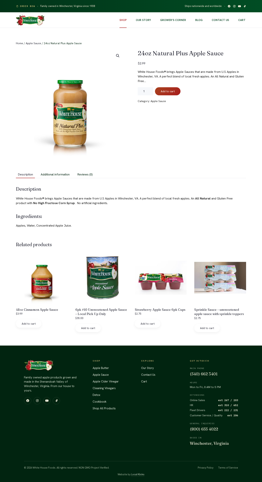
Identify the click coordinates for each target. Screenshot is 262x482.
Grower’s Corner (173, 20)
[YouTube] (239, 6)
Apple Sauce (33, 43)
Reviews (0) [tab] (85, 174)
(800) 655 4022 (204, 429)
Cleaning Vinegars (104, 388)
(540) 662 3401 (204, 373)
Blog (199, 20)
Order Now (27, 6)
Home (19, 43)
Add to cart (168, 91)
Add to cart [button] (29, 323)
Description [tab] (25, 174)
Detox (96, 395)
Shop (123, 20)
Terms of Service (228, 467)
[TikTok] (244, 6)
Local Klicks (137, 474)
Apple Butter (101, 368)
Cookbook (99, 402)
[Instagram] (234, 6)
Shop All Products (104, 408)
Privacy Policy (205, 467)
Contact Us (220, 20)
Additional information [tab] (55, 174)
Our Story (143, 20)
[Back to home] (30, 20)
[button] (117, 55)
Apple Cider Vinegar (106, 381)
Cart (242, 20)
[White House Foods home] (39, 365)
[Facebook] (229, 6)
